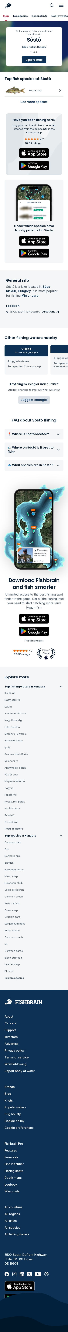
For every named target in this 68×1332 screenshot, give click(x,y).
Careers (10, 1023)
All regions (12, 1214)
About (9, 1016)
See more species (34, 102)
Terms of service (17, 1057)
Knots (9, 1100)
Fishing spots (14, 1171)
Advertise (12, 1044)
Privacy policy (15, 1050)
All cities (11, 1221)
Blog (8, 1094)
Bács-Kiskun (29, 47)
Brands (10, 1087)
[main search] (51, 5)
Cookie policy (14, 1121)
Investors (11, 1037)
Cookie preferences (19, 1128)
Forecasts (11, 1157)
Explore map (34, 60)
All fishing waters (17, 1234)
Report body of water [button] (20, 1071)
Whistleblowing (15, 1064)
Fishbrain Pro (14, 1143)
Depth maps (13, 1178)
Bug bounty (13, 1114)
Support (10, 1030)
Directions (48, 311)
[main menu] (61, 5)
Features (11, 1150)
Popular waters (15, 1107)
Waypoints (12, 1191)
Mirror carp (30, 295)
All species (12, 1227)
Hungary (41, 47)
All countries (13, 1207)
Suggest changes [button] (34, 400)
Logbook (11, 1184)
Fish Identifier (14, 1164)
